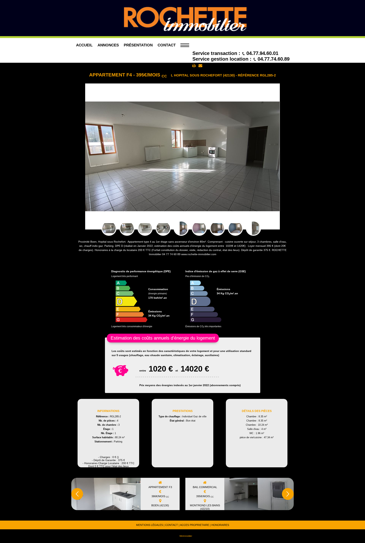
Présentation (138, 45)
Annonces (108, 45)
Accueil (84, 45)
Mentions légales (149, 524)
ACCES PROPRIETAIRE (194, 524)
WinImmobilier (185, 536)
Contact (167, 45)
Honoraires (220, 524)
